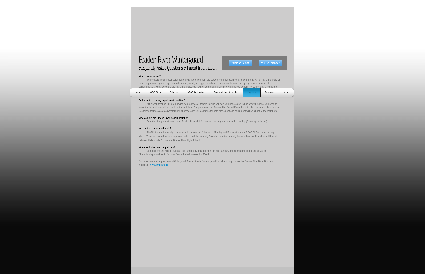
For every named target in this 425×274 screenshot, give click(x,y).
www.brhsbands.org (160, 165)
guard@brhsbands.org (221, 161)
